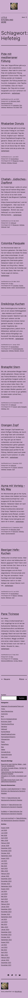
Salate (3, 749)
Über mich (4, 757)
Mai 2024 (4, 896)
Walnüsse (8, 597)
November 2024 (6, 881)
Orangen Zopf (10, 425)
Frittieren (3, 163)
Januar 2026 (5, 845)
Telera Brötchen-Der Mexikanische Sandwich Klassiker (12, 773)
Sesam (3, 533)
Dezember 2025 (6, 848)
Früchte (21, 285)
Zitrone (22, 350)
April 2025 (4, 868)
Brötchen (15, 531)
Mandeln (16, 350)
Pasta (3, 742)
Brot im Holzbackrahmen (9, 719)
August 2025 (5, 858)
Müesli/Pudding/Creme (8, 734)
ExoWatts (4, 811)
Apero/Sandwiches (7, 711)
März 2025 (4, 871)
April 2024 (4, 899)
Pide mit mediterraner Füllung (9, 57)
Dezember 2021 (6, 962)
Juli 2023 (4, 919)
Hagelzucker (4, 350)
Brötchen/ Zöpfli (15, 101)
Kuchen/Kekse (15, 159)
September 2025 (6, 856)
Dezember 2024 (6, 878)
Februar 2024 (5, 904)
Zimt (8, 409)
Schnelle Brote (5, 752)
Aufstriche (4, 714)
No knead (16, 107)
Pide (21, 107)
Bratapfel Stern (10, 367)
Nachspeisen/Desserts (8, 737)
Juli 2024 (4, 891)
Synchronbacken (20, 287)
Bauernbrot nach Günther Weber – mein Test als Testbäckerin (13, 765)
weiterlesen (16, 93)
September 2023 (6, 917)
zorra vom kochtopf (7, 818)
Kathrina (3, 804)
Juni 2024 (4, 894)
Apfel (19, 407)
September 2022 (6, 940)
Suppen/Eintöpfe (6, 754)
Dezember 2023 (6, 909)
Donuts (21, 161)
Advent (15, 407)
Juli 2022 (4, 945)
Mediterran (10, 107)
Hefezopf (13, 223)
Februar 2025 (5, 873)
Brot (12, 283)
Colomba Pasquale (13, 243)
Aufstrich (20, 467)
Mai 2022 (4, 950)
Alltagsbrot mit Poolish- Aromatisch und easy (13, 776)
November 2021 (6, 965)
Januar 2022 (5, 960)
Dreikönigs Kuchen (13, 304)
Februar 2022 (5, 957)
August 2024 (5, 889)
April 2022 (4, 952)
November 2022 (6, 934)
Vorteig (16, 661)
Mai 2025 (4, 866)
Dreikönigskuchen (18, 348)
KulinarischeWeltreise (7, 661)
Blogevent (16, 161)
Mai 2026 (4, 835)
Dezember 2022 (6, 932)
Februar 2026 (5, 843)
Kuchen (9, 287)
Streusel (14, 163)
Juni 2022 (4, 947)
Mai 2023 (4, 924)
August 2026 (5, 828)
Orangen (9, 469)
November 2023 (6, 911)
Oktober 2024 (5, 884)
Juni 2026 (4, 833)
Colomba (15, 285)
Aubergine (16, 105)
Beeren (15, 595)
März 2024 (4, 901)
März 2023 (4, 927)
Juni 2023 (4, 922)
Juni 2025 (4, 863)
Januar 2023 (5, 929)
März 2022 (4, 955)
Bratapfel (24, 407)
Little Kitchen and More (7, 19)
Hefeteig (3, 107)
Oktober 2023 (5, 914)
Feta (20, 105)
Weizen (20, 661)
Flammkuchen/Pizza (6, 103)
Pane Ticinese (10, 614)
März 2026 (4, 840)
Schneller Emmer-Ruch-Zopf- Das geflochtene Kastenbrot (11, 780)
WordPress (18, 991)
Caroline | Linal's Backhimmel (10, 789)
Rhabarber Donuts (12, 123)
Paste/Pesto (5, 744)
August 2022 (5, 942)
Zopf (8, 227)
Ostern (13, 287)
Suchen (3, 695)
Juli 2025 (4, 861)
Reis (2, 747)
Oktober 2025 (5, 853)
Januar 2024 (5, 906)
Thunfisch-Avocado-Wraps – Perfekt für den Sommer (13, 769)
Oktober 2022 (5, 937)
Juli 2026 (4, 830)
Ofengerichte (5, 739)
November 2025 (6, 850)
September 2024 (6, 886)
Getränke (4, 726)
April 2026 (4, 838)
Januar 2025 (5, 876)
